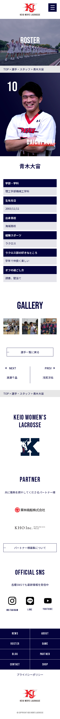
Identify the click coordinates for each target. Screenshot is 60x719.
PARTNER (45, 654)
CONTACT (15, 664)
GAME (45, 643)
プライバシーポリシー (30, 675)
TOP (6, 69)
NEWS (15, 633)
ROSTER (14, 643)
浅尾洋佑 (48, 377)
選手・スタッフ (21, 69)
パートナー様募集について (30, 548)
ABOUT (45, 633)
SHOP (45, 664)
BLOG (15, 654)
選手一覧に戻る (30, 352)
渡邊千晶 (12, 377)
